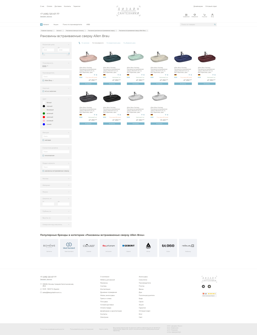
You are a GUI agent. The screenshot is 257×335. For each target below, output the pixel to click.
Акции (56, 24)
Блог (140, 314)
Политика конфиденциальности (52, 329)
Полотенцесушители (147, 295)
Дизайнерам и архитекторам (111, 311)
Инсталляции (105, 289)
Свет (140, 317)
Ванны (141, 289)
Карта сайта (103, 329)
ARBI (88, 24)
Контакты (67, 6)
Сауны (141, 302)
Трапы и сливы (105, 298)
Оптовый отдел (211, 6)
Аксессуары (143, 277)
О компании (104, 277)
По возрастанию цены (113, 43)
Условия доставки (107, 305)
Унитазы (103, 286)
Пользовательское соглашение (81, 329)
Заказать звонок (46, 16)
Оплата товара (105, 308)
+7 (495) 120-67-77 (49, 14)
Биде (141, 298)
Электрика (104, 317)
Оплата (49, 6)
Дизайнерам (198, 6)
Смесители (143, 280)
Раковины (104, 283)
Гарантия (76, 6)
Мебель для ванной (107, 280)
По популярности (98, 43)
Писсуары (104, 302)
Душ (140, 292)
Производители (145, 283)
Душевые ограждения (108, 292)
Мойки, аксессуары (107, 295)
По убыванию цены (129, 43)
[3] (44, 66)
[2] (43, 66)
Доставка (58, 6)
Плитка (141, 286)
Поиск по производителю (72, 24)
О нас (42, 6)
